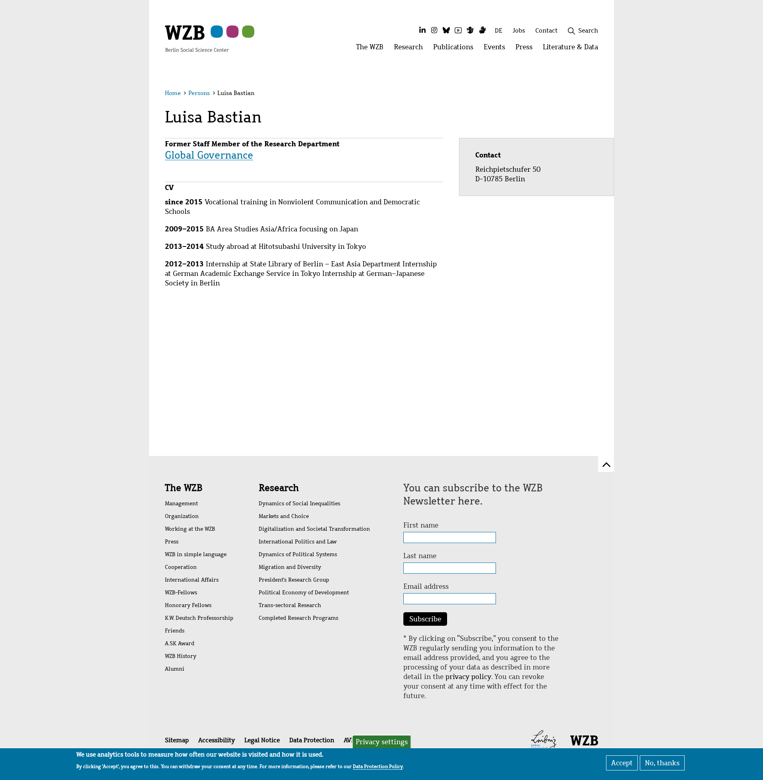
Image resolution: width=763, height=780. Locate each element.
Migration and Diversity (290, 567)
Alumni (174, 669)
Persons (199, 93)
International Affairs (192, 580)
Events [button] (497, 49)
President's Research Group (294, 580)
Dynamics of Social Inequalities (299, 503)
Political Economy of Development (304, 592)
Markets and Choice (284, 516)
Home (173, 93)
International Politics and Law (298, 541)
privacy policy (468, 676)
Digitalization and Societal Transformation (314, 529)
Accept (622, 763)
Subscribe (425, 619)
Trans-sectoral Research (290, 605)
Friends (174, 630)
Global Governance (209, 155)
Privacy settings (382, 742)
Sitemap (177, 740)
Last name (419, 556)
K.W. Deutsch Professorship (199, 618)
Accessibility (216, 740)
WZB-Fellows (181, 592)
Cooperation (181, 567)
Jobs (519, 30)
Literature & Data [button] (573, 49)
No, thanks (662, 763)
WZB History (180, 656)
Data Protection (311, 740)
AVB (349, 740)
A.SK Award (179, 643)
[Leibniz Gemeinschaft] (543, 739)
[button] (599, 94)
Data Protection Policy (378, 766)
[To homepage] (197, 38)
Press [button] (526, 49)
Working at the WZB (190, 529)
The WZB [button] (372, 49)
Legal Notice (262, 740)
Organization (182, 516)
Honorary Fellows (188, 605)
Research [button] (411, 49)
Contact (546, 30)
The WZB (183, 487)
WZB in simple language (196, 554)
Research (279, 487)
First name (420, 525)
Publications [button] (455, 49)
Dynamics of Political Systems (298, 554)
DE (498, 30)
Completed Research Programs (298, 618)
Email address (426, 586)
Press (171, 541)
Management (181, 503)
